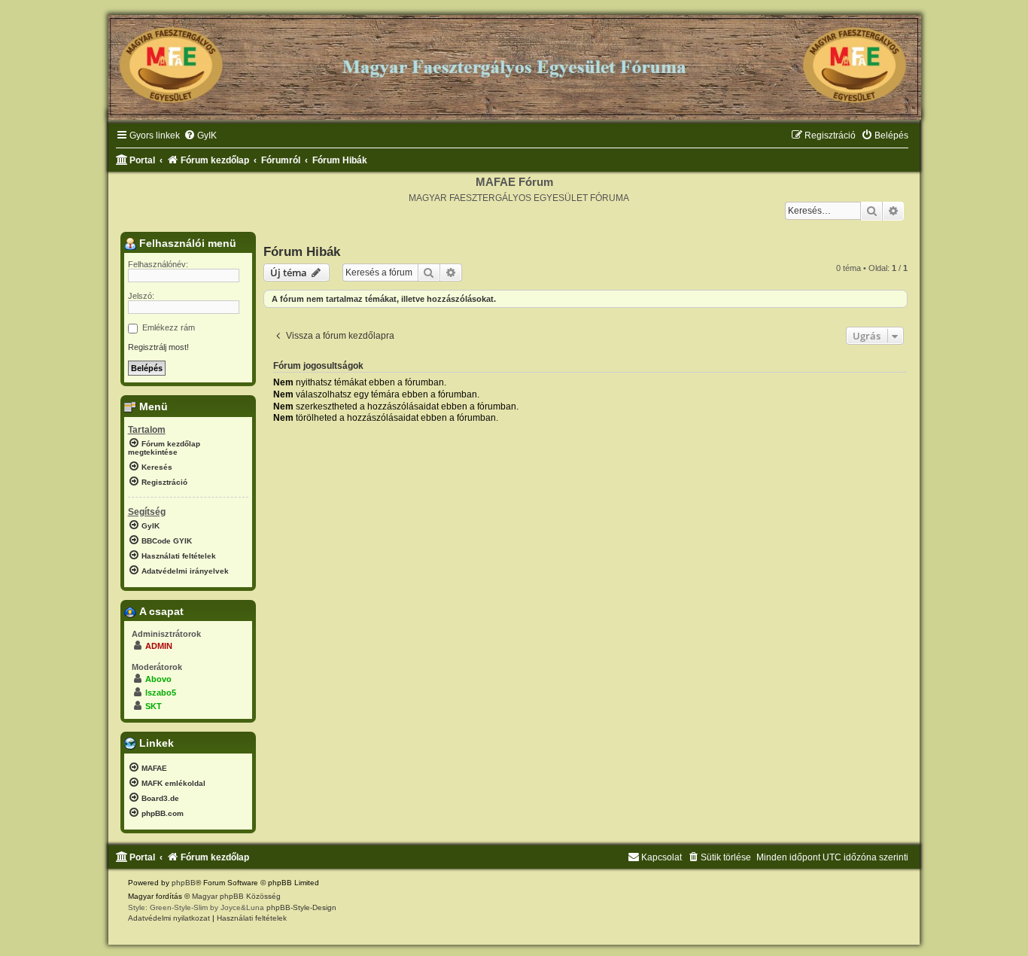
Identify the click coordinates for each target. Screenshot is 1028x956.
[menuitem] (200, 136)
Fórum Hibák (301, 251)
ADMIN (158, 645)
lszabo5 (160, 692)
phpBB (184, 882)
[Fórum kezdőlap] (514, 61)
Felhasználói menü (186, 243)
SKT (153, 706)
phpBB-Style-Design (301, 907)
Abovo (158, 679)
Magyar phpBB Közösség (236, 896)
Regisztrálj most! (158, 347)
